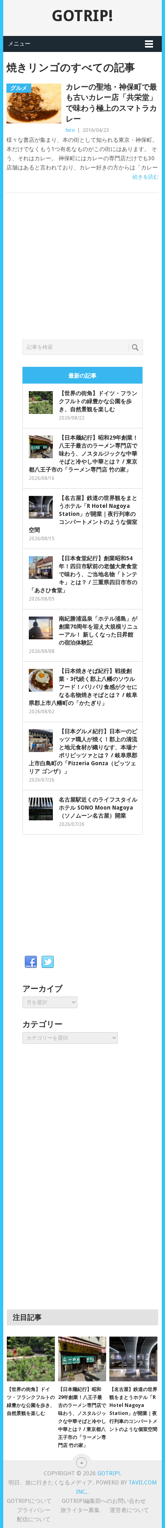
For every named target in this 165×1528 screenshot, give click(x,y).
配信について (33, 1519)
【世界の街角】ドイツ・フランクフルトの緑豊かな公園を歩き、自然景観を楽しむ (98, 401)
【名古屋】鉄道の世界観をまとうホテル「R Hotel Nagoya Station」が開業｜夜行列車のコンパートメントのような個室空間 (83, 514)
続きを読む (146, 177)
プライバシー (33, 1510)
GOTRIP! (82, 15)
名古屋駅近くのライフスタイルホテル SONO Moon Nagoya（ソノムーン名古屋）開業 (98, 807)
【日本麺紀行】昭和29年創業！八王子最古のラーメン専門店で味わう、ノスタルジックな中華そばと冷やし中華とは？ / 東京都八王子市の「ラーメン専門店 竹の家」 (83, 453)
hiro (70, 130)
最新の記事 (82, 375)
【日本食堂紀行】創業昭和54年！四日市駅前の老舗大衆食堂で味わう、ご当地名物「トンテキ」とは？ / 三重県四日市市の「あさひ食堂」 (83, 574)
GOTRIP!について (29, 1501)
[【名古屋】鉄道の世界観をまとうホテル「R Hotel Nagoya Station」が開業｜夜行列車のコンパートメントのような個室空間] (133, 1359)
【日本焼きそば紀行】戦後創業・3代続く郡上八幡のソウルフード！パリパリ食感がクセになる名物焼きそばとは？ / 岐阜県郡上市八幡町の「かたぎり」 (83, 687)
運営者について (129, 1510)
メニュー (19, 43)
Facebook (30, 962)
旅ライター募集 (80, 1510)
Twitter (47, 962)
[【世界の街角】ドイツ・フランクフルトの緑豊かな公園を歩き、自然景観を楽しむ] (31, 1359)
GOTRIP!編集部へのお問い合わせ (104, 1501)
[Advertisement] (82, 276)
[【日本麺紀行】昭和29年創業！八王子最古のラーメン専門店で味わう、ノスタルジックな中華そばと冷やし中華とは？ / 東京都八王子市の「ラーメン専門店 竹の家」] (82, 1359)
